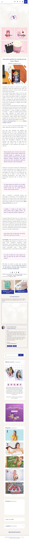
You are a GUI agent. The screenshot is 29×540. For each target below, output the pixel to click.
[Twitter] (22, 1)
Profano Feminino (9, 537)
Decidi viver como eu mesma (8, 292)
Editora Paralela (19, 274)
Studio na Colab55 (9, 519)
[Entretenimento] (14, 52)
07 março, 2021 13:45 (11, 328)
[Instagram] (17, 1)
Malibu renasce (21, 291)
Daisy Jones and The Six (8, 274)
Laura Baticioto (11, 327)
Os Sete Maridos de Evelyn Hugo (11, 267)
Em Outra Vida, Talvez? (9, 91)
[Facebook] (19, 1)
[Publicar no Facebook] (14, 272)
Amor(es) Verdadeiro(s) (13, 268)
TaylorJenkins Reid (22, 131)
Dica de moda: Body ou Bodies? (14, 481)
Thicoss (18, 538)
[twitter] (17, 385)
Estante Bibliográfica (12, 343)
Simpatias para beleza (14, 441)
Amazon (9, 122)
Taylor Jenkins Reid (17, 275)
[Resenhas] (21, 39)
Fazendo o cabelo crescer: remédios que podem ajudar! (14, 455)
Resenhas (10, 275)
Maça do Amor (14, 494)
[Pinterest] (14, 1)
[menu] (2, 2)
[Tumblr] (8, 385)
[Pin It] (16, 272)
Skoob (5, 121)
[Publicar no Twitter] (12, 272)
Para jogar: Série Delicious (14, 468)
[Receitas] (8, 39)
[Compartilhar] (18, 272)
